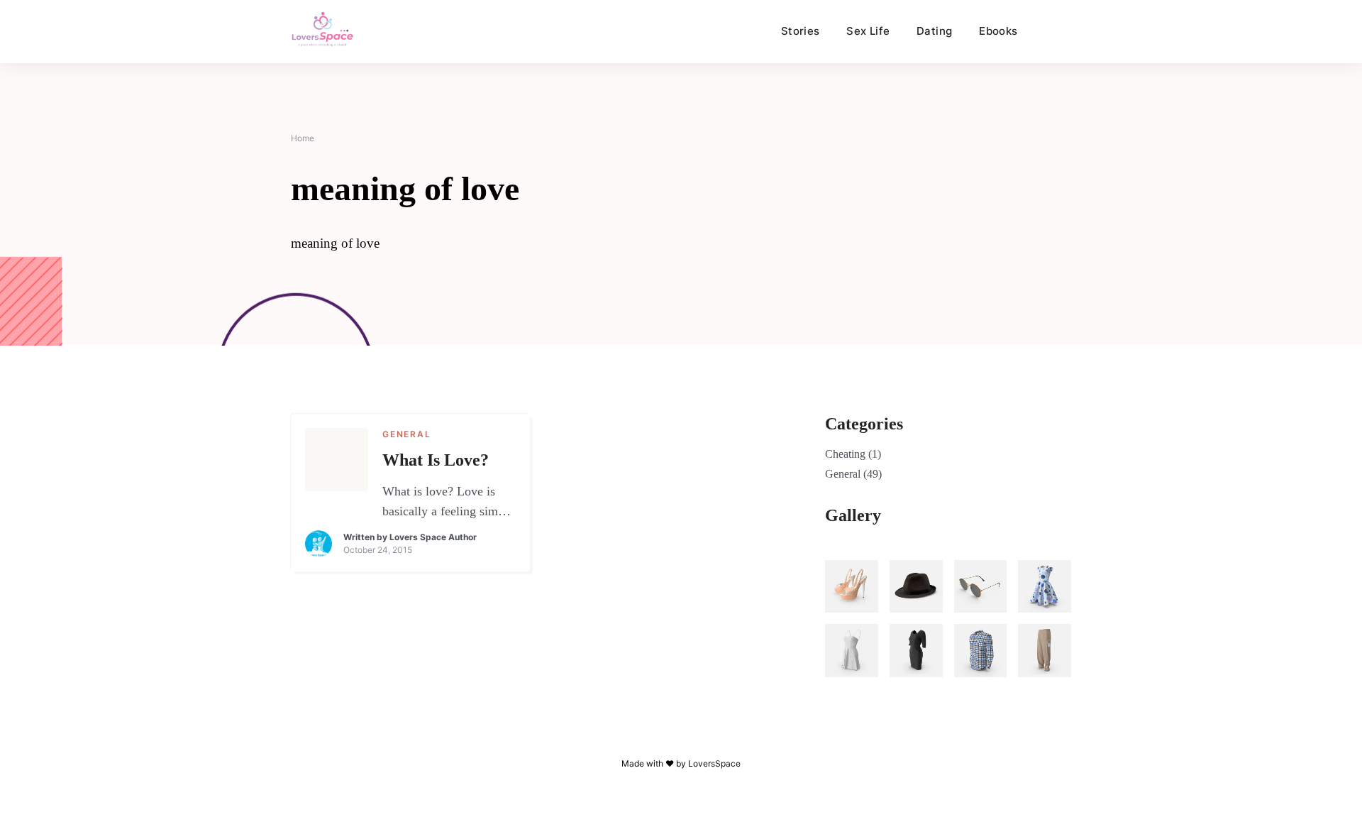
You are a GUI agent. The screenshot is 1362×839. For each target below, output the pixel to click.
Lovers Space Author (433, 537)
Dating (935, 31)
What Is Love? (435, 460)
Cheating (845, 454)
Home (302, 138)
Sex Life (868, 31)
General (406, 434)
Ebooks (998, 31)
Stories (800, 31)
